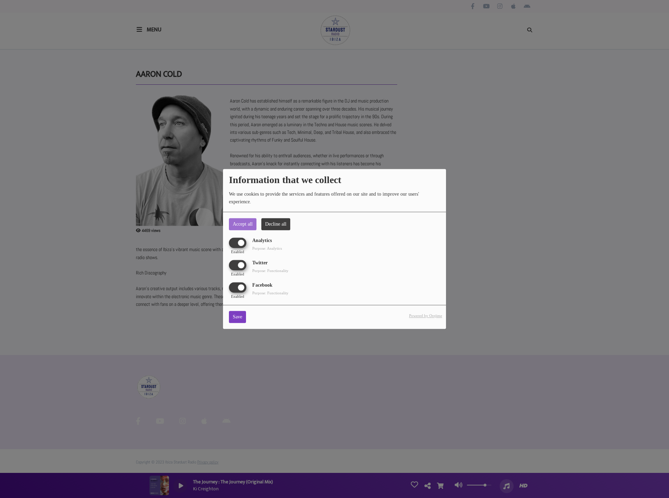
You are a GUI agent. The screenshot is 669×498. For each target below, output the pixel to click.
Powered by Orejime (425, 316)
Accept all (243, 224)
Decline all (275, 224)
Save (237, 317)
